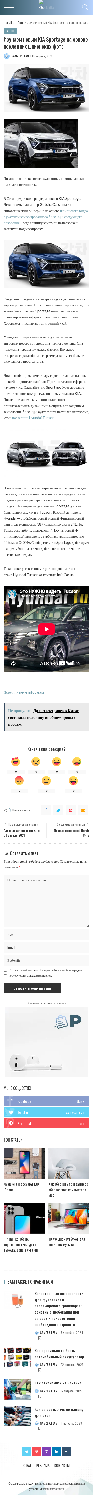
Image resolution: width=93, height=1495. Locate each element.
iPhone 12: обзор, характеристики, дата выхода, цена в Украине (21, 1244)
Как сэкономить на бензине (58, 1383)
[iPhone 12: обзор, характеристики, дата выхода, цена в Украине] (24, 1218)
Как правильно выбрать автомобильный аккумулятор (59, 1353)
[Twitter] (58, 810)
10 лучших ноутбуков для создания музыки (66, 1241)
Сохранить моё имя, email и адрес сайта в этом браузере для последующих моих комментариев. (45, 973)
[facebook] (46, 1101)
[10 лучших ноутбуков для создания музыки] (69, 1218)
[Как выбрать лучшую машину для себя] (17, 1416)
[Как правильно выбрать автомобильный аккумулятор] (17, 1357)
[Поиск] (84, 7)
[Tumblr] (66, 1451)
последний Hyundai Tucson (33, 418)
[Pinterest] (71, 810)
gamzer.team (20, 56)
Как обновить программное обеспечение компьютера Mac (68, 1189)
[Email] (83, 810)
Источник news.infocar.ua (24, 692)
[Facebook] (46, 810)
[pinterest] (46, 1123)
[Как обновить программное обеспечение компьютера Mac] (69, 1163)
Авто (10, 30)
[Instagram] (46, 1451)
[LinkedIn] (56, 1451)
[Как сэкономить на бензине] (17, 1389)
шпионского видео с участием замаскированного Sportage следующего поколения (46, 217)
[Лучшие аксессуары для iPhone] (24, 1163)
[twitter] (46, 1112)
